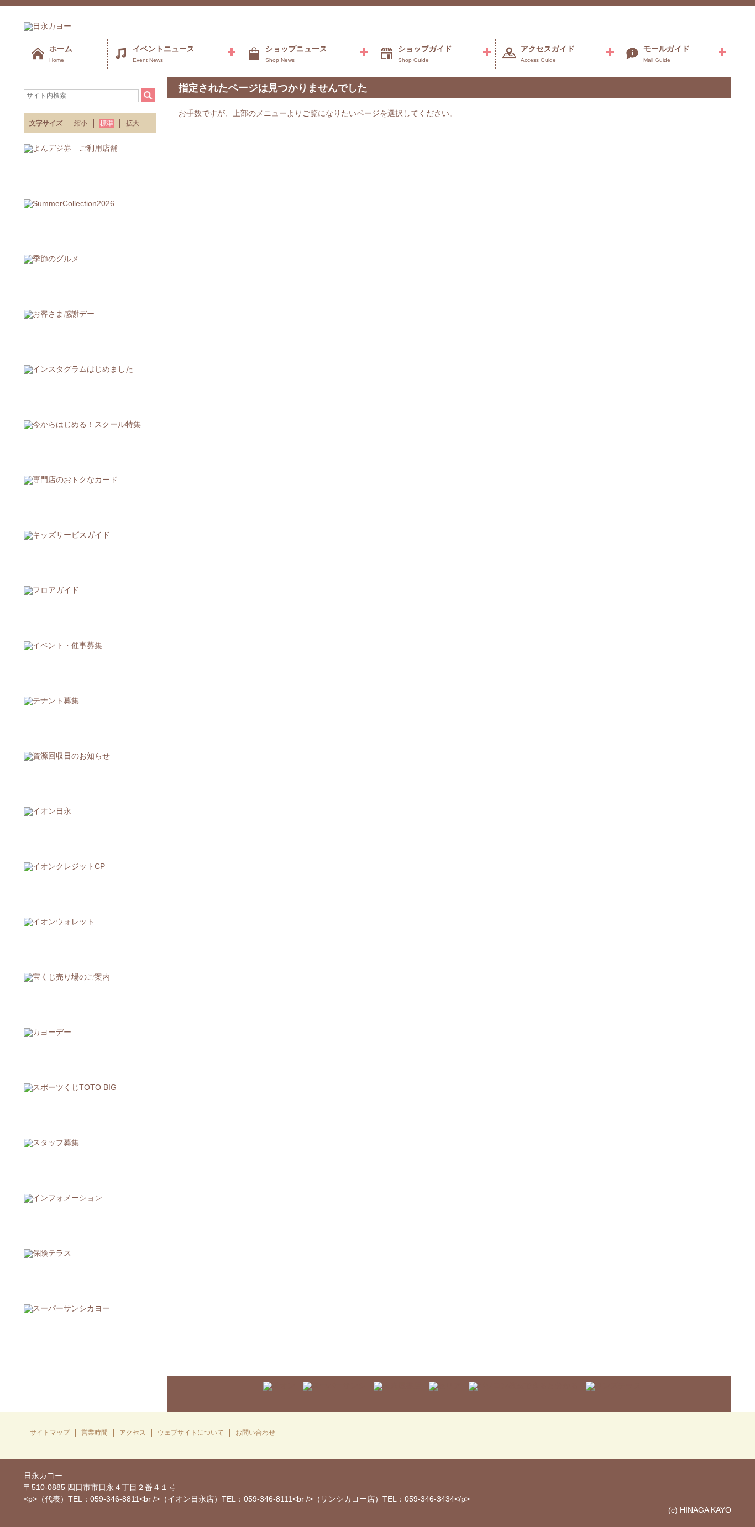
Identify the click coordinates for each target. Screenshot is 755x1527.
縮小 (80, 123)
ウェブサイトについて (191, 1432)
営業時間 (94, 1432)
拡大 (132, 123)
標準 (106, 123)
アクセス (132, 1432)
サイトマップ (50, 1432)
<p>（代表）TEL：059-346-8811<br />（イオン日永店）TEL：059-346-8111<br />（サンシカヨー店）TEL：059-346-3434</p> (247, 1498)
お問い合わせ (255, 1432)
